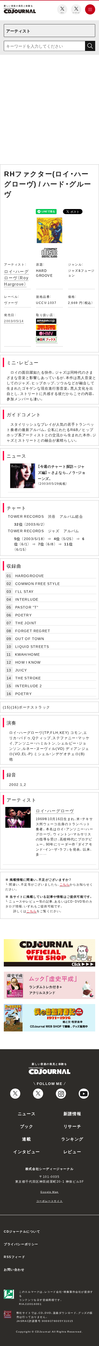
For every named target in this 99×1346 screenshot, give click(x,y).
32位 (18, 524)
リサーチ (72, 1126)
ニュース (27, 1113)
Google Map (49, 1192)
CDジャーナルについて (22, 1231)
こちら (65, 884)
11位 (68, 543)
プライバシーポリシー (21, 1244)
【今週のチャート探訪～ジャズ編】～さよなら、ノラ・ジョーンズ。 (62, 472)
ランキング (72, 1139)
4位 (57, 538)
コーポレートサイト (49, 1201)
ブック (27, 1126)
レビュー (72, 1151)
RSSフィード (14, 1256)
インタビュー (26, 1151)
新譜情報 (72, 1113)
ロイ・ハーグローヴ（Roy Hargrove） (16, 277)
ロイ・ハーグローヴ (55, 810)
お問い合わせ (14, 1269)
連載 (26, 1139)
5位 (17, 538)
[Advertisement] (49, 110)
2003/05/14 (14, 321)
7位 (41, 543)
